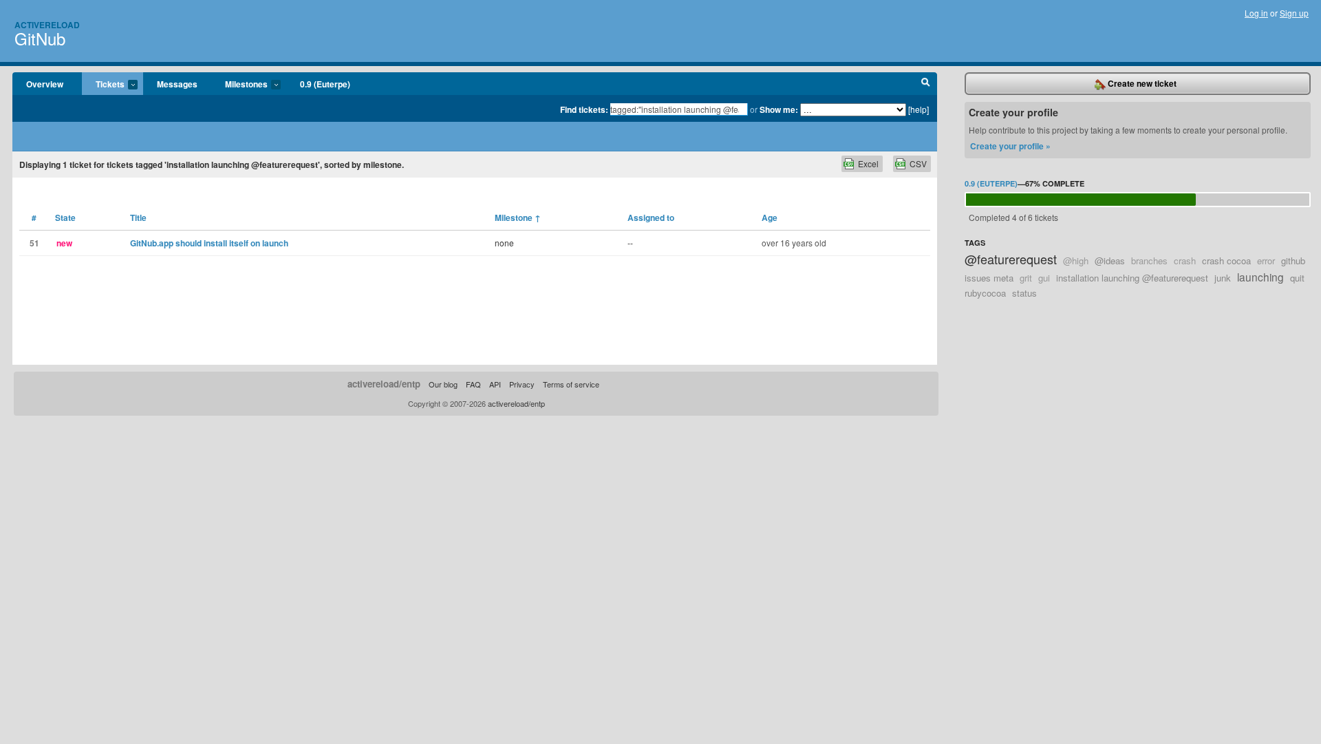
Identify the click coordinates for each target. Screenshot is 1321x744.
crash (1185, 260)
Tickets (103, 85)
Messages (177, 84)
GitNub (39, 38)
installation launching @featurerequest (1132, 277)
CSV (918, 163)
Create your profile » (1010, 146)
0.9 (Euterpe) (325, 84)
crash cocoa (1226, 260)
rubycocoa (985, 292)
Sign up (1294, 13)
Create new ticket (1141, 83)
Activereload (47, 25)
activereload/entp (383, 383)
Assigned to (650, 217)
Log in (1256, 13)
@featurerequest (1011, 259)
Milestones (239, 85)
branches (1149, 260)
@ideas (1110, 260)
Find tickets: (584, 109)
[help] (918, 109)
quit (1297, 277)
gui (1044, 277)
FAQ (473, 384)
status (1024, 292)
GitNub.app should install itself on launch (209, 243)
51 (34, 243)
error (1266, 260)
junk (1222, 277)
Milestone (518, 217)
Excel (868, 163)
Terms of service (571, 384)
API (495, 384)
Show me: (779, 109)
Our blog (443, 384)
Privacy (522, 384)
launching (1260, 276)
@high (1075, 260)
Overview (44, 84)
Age (769, 217)
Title (138, 217)
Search (925, 84)
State (65, 217)
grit (1026, 277)
